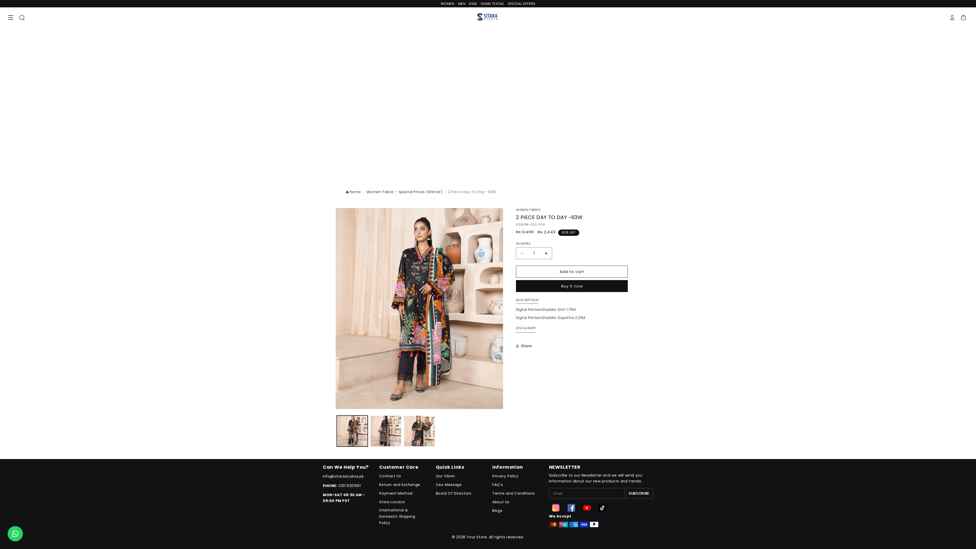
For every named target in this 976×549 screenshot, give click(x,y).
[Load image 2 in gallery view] (385, 431)
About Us (500, 502)
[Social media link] (556, 508)
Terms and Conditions (513, 493)
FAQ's (497, 484)
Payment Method (395, 493)
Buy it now (572, 286)
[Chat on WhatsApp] (15, 533)
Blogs (497, 510)
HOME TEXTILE (492, 3)
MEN (462, 3)
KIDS (473, 3)
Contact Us (390, 476)
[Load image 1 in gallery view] (352, 431)
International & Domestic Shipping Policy (397, 516)
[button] (10, 17)
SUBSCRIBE (639, 493)
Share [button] (526, 345)
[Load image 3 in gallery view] (419, 431)
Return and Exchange (399, 484)
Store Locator (392, 502)
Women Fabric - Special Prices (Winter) (405, 191)
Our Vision (445, 476)
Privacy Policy (505, 476)
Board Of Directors (453, 493)
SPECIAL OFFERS (521, 3)
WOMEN (447, 3)
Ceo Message (449, 484)
